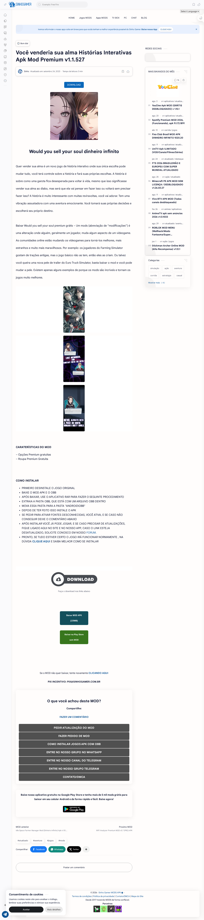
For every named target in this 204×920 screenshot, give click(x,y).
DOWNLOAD (74, 84)
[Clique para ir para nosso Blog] (5, 57)
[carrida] (168, 130)
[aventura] (180, 223)
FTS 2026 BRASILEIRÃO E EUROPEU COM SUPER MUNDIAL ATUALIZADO (166, 166)
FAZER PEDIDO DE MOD (74, 736)
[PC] (125, 17)
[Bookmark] (193, 4)
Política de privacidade (103, 896)
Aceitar (26, 908)
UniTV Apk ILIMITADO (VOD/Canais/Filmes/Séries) (167, 150)
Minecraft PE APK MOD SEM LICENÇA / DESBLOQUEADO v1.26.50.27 (167, 184)
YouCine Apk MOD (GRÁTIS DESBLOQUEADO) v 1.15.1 (167, 107)
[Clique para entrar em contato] (5, 81)
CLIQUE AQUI (165, 29)
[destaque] (179, 159)
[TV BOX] (115, 17)
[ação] (168, 177)
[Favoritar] (123, 71)
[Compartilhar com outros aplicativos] (86, 849)
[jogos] (174, 130)
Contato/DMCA (123, 896)
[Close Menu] (196, 29)
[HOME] (72, 17)
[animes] (168, 209)
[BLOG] (144, 17)
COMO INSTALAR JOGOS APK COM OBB (74, 744)
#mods (62, 840)
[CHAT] (134, 17)
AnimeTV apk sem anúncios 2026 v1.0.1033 (167, 215)
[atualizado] (179, 101)
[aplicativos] (169, 101)
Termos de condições (82, 896)
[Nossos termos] (5, 69)
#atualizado (23, 840)
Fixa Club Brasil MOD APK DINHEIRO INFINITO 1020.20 (167, 136)
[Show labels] (157, 282)
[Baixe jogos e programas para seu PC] (5, 33)
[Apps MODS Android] (5, 27)
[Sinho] (26, 71)
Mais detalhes (53, 908)
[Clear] (85, 4)
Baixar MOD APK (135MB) (74, 618)
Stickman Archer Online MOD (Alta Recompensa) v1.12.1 (168, 247)
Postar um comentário (74, 867)
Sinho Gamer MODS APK (110, 892)
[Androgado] (104, 909)
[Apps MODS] (102, 17)
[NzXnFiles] (118, 909)
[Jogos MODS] (85, 17)
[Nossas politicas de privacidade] (5, 75)
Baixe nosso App (149, 29)
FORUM (91, 532)
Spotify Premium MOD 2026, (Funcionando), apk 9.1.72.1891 (168, 122)
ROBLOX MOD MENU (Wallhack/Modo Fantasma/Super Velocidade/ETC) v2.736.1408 (168, 231)
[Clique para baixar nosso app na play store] (5, 39)
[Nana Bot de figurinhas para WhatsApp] (111, 909)
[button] (199, 4)
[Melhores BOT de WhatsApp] (5, 63)
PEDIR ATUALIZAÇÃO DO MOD (74, 727)
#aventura (37, 840)
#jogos (50, 840)
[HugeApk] (96, 909)
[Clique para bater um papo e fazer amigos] (5, 51)
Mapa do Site (137, 896)
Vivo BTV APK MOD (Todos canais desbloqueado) (166, 200)
